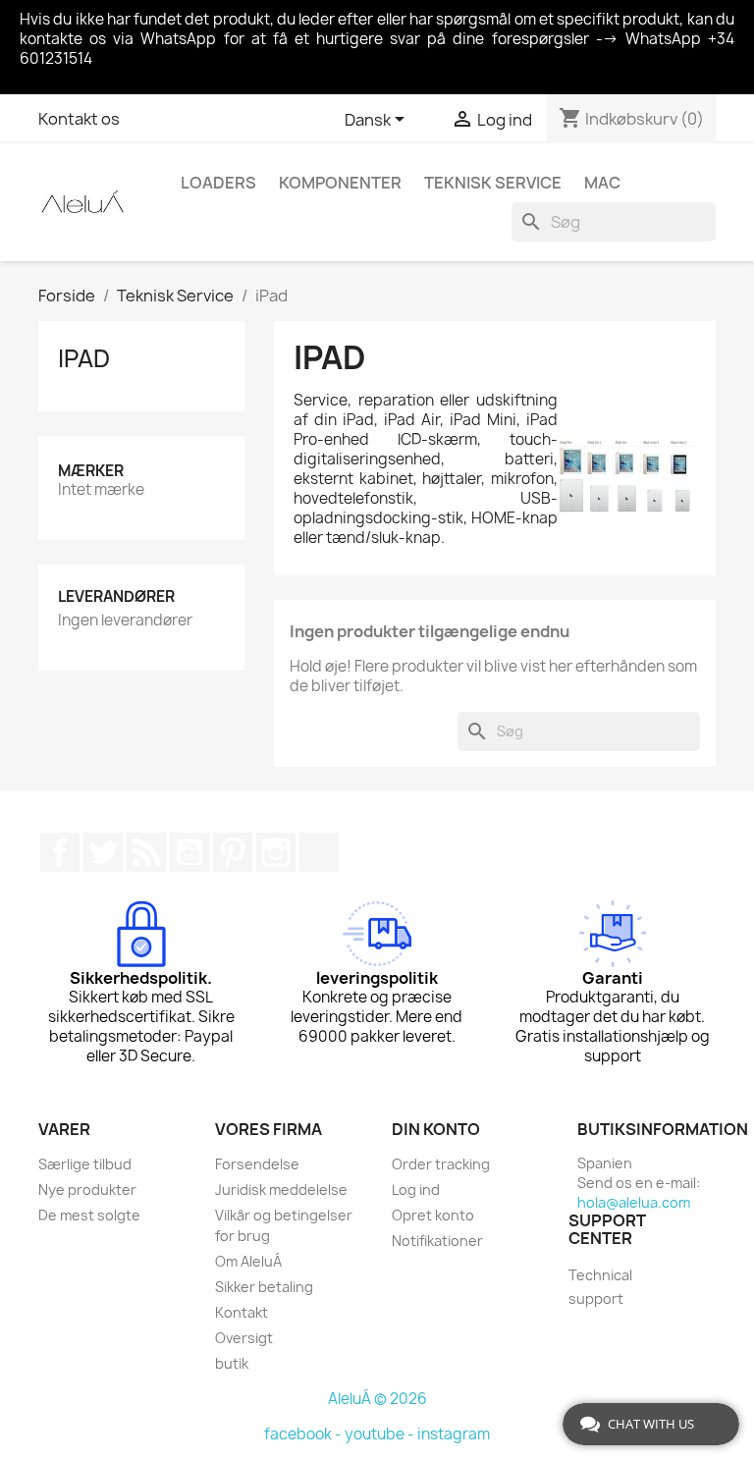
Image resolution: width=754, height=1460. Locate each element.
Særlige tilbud (85, 1164)
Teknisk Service (493, 182)
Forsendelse (257, 1164)
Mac (602, 182)
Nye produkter (87, 1189)
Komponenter (340, 182)
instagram (453, 1434)
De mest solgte (89, 1215)
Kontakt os (79, 119)
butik (231, 1363)
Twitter (103, 852)
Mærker (91, 470)
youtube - (381, 1434)
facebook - (304, 1434)
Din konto (436, 1129)
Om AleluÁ (248, 1261)
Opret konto (433, 1215)
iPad (84, 358)
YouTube (189, 852)
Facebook (60, 852)
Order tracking (441, 1164)
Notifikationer (437, 1240)
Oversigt (244, 1337)
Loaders (218, 182)
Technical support (600, 1287)
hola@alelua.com (633, 1202)
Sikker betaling (264, 1286)
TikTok (319, 852)
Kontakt (241, 1312)
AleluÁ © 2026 (377, 1398)
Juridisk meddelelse (281, 1189)
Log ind (416, 1189)
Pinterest (232, 852)
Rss (146, 852)
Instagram (276, 852)
